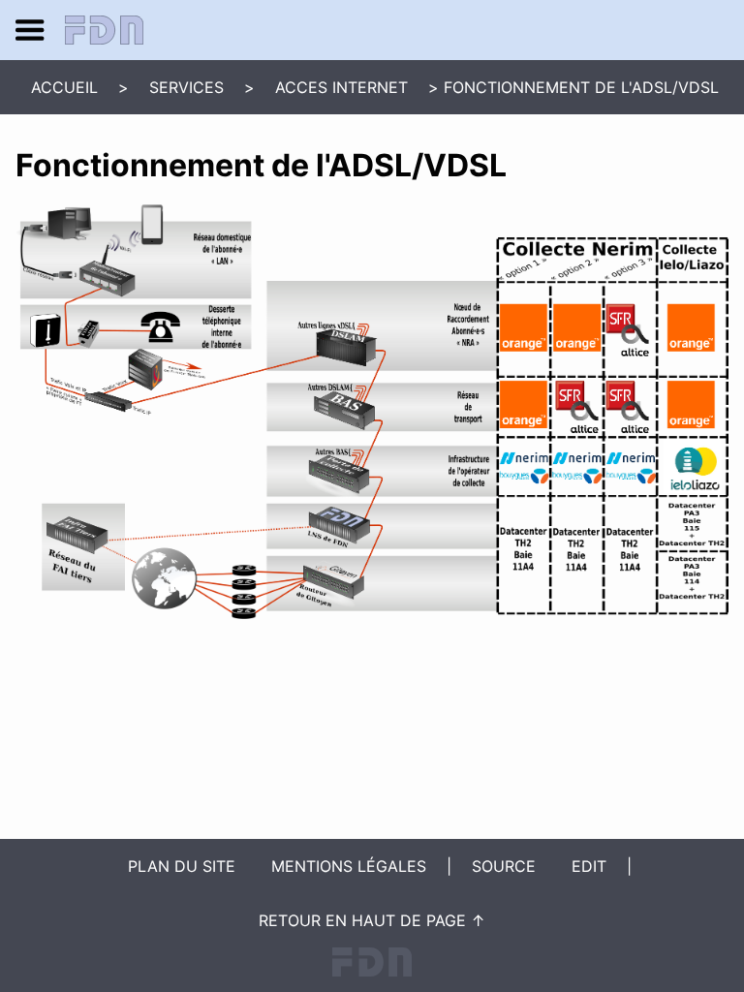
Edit (589, 866)
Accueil (64, 87)
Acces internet (341, 87)
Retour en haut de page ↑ (372, 920)
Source (504, 866)
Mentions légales (348, 866)
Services (186, 87)
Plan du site (181, 866)
